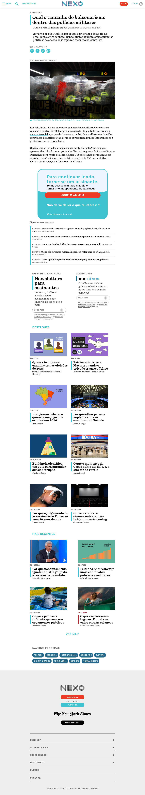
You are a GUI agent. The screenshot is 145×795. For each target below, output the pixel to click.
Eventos (35, 778)
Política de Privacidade (42, 317)
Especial (34, 358)
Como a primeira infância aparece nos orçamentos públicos (73, 244)
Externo (36, 252)
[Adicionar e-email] (61, 310)
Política (38, 655)
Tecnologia (60, 661)
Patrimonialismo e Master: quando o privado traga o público (90, 365)
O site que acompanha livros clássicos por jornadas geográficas (75, 259)
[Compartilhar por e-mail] (43, 51)
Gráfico (36, 237)
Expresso (36, 229)
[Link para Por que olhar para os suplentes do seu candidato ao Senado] (89, 396)
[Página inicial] (72, 3)
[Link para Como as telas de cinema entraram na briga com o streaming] (89, 495)
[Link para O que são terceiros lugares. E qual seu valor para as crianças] (96, 598)
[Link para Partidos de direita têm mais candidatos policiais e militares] (96, 551)
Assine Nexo (72, 697)
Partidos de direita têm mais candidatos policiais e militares (72, 236)
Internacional (69, 655)
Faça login (72, 705)
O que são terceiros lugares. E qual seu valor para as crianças (73, 252)
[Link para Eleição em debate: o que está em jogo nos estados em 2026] (48, 396)
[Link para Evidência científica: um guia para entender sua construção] (48, 446)
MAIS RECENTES (29, 4)
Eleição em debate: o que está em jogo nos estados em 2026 (47, 417)
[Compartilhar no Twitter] (38, 51)
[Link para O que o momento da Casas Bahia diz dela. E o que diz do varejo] (89, 446)
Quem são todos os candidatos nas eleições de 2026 (50, 365)
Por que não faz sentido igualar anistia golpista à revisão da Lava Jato (49, 572)
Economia (51, 655)
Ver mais (72, 634)
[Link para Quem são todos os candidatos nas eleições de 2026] (48, 344)
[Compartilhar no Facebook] (32, 51)
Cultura (100, 655)
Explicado (35, 460)
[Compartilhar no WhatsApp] (48, 51)
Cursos (34, 770)
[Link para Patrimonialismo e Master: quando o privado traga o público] (89, 344)
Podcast (75, 358)
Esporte (75, 661)
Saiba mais (49, 222)
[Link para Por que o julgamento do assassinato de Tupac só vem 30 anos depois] (48, 495)
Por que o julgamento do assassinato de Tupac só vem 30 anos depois (50, 516)
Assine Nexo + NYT (72, 722)
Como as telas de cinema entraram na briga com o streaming (90, 516)
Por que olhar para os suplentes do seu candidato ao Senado (89, 417)
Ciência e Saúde (42, 661)
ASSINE (124, 4)
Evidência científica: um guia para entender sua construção (49, 466)
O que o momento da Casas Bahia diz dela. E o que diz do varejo (91, 466)
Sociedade (86, 655)
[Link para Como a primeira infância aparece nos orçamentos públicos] (48, 598)
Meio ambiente (90, 661)
